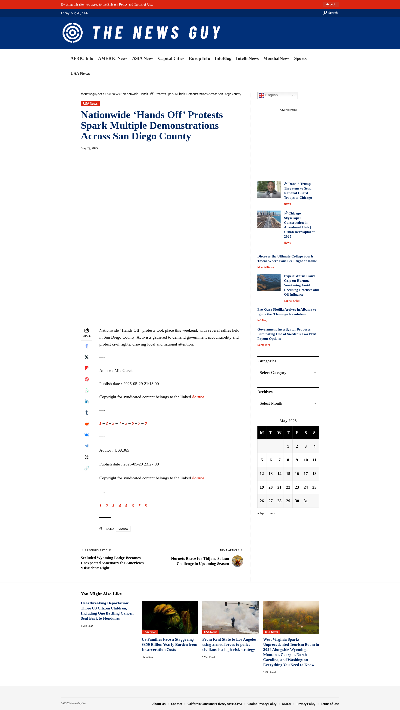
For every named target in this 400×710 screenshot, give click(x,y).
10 (306, 459)
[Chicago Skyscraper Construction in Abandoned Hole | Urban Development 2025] (269, 219)
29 (288, 500)
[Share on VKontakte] (86, 435)
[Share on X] (86, 357)
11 (314, 459)
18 (314, 473)
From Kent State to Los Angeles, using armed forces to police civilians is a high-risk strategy (229, 644)
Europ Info (263, 344)
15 (288, 473)
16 (297, 473)
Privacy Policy (117, 4)
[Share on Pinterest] (86, 379)
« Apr (261, 513)
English (271, 95)
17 (306, 473)
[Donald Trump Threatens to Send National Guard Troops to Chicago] (269, 189)
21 (279, 487)
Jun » (271, 513)
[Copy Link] (86, 468)
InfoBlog (262, 320)
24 (306, 487)
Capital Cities (292, 300)
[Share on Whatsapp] (86, 390)
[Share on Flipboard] (86, 368)
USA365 (123, 528)
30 (297, 500)
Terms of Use (143, 4)
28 (279, 500)
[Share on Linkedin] (86, 401)
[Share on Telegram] (86, 446)
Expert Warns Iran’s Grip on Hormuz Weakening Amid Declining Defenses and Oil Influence (301, 285)
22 (288, 487)
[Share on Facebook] (86, 346)
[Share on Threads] (86, 457)
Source (198, 397)
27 (271, 500)
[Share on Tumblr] (86, 412)
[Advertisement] (296, 142)
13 (271, 473)
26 (262, 500)
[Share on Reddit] (86, 423)
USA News (90, 103)
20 (271, 487)
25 (314, 487)
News (287, 203)
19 (262, 487)
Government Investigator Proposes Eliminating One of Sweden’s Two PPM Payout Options (286, 333)
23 (297, 487)
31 (306, 500)
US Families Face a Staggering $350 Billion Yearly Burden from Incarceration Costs (169, 644)
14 (279, 473)
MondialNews (265, 267)
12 (262, 473)
